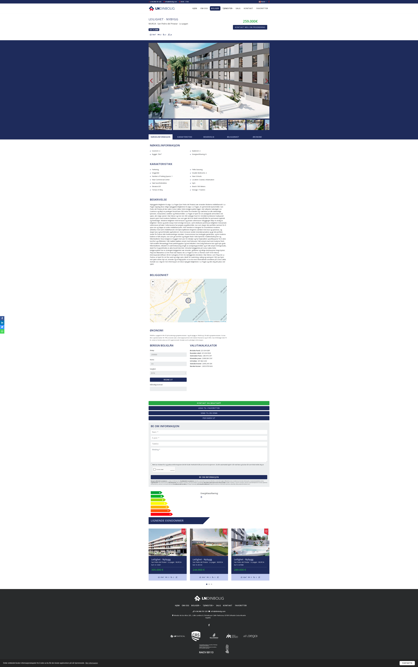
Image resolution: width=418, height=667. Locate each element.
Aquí (249, 484)
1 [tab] (206, 584)
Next (266, 81)
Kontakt (248, 8)
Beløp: (152, 350)
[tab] (161, 137)
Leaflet (195, 321)
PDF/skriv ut (209, 418)
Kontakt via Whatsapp (209, 403)
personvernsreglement (208, 465)
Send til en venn (209, 413)
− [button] (153, 285)
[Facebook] (268, 2)
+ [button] (153, 281)
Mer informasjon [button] (91, 663)
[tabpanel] (168, 555)
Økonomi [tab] (257, 137)
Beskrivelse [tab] (208, 137)
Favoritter (262, 8)
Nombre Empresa (162, 8)
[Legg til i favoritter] (183, 531)
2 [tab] (209, 584)
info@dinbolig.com (171, 2)
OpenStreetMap (209, 321)
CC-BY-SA (223, 321)
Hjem (194, 8)
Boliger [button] (215, 8)
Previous (151, 81)
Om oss (204, 8)
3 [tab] (211, 584)
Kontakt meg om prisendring (250, 27)
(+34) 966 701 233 (155, 2)
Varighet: (153, 369)
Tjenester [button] (227, 8)
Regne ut (168, 379)
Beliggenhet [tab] (233, 137)
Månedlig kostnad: (156, 385)
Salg (238, 8)
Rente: (152, 360)
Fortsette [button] (407, 663)
